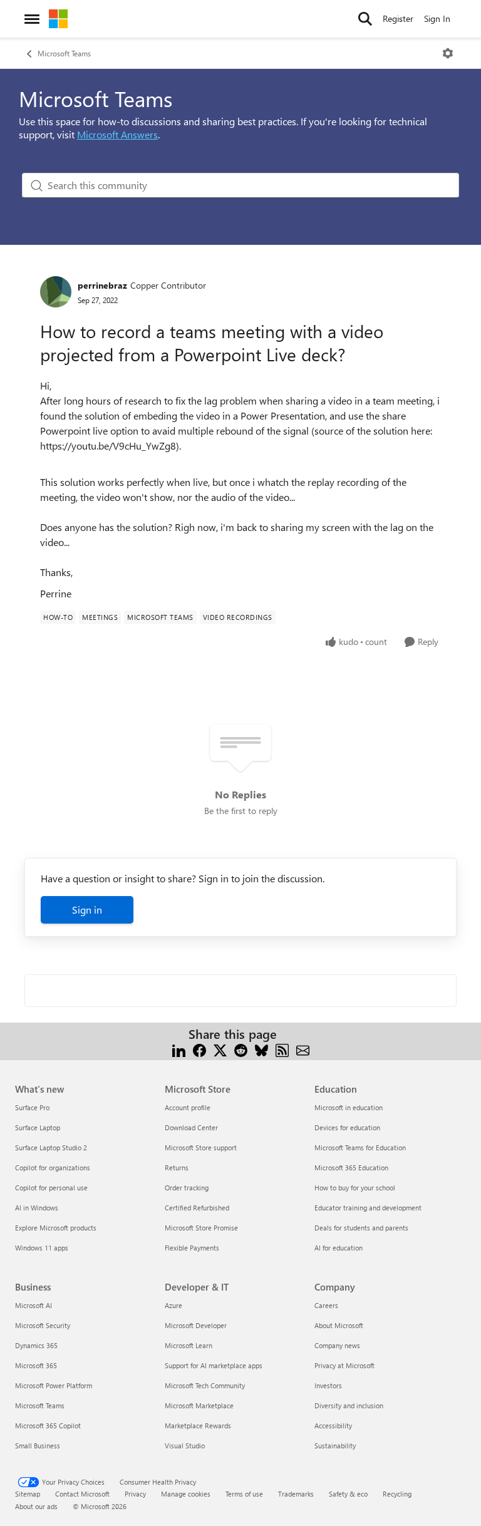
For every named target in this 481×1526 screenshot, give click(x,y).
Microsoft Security (42, 1325)
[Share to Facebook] (199, 1049)
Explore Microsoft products (55, 1227)
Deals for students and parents (361, 1227)
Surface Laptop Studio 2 (51, 1147)
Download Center (191, 1127)
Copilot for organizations (52, 1167)
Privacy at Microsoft (344, 1365)
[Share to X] (220, 1049)
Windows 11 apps (41, 1247)
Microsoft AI (33, 1305)
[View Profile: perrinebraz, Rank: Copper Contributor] (55, 291)
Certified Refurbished (197, 1207)
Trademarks (296, 1493)
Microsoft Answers (117, 134)
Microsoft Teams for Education (360, 1147)
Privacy (135, 1493)
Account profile (187, 1107)
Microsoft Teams (64, 53)
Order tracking (187, 1187)
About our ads (36, 1506)
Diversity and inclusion (348, 1405)
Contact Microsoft (82, 1493)
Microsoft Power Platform (53, 1385)
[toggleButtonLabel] (448, 53)
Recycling (397, 1493)
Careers (326, 1305)
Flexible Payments (192, 1247)
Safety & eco (348, 1493)
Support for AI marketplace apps (213, 1365)
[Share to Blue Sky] (261, 1049)
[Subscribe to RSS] (282, 1049)
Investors (328, 1385)
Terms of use (244, 1493)
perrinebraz (102, 285)
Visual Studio (185, 1445)
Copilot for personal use (51, 1187)
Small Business (37, 1445)
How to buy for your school (354, 1187)
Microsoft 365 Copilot (48, 1425)
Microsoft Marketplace (199, 1405)
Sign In (437, 18)
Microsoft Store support (201, 1147)
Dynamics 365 (36, 1345)
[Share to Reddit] (240, 1049)
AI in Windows (36, 1207)
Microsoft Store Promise (201, 1227)
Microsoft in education (348, 1107)
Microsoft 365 (36, 1365)
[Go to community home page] (58, 18)
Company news (337, 1345)
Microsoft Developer (196, 1325)
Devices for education (347, 1127)
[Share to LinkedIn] (178, 1049)
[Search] (365, 18)
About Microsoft (338, 1325)
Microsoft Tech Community (205, 1385)
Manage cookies (185, 1493)
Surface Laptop (37, 1127)
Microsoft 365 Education (351, 1167)
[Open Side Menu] (32, 18)
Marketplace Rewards (198, 1425)
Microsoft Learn (188, 1345)
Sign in (87, 909)
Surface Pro (32, 1107)
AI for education (338, 1247)
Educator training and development (368, 1207)
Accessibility (333, 1425)
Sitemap (27, 1493)
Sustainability (335, 1445)
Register (398, 18)
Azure (173, 1305)
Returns (177, 1167)
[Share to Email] (302, 1049)
